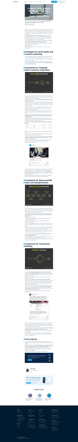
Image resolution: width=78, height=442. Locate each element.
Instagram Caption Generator (56, 416)
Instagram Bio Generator (55, 418)
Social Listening (19, 411)
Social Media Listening (20, 416)
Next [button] (53, 396)
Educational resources (31, 422)
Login (45, 1)
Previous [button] (24, 396)
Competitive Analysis (20, 419)
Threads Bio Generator (42, 422)
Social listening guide (31, 426)
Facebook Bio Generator (55, 412)
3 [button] (39, 404)
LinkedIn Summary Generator (43, 427)
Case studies (30, 420)
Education (18, 426)
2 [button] (38, 404)
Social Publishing (19, 412)
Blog (28, 20)
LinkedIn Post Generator (43, 426)
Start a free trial (61, 1)
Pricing (36, 1)
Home (26, 20)
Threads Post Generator (42, 420)
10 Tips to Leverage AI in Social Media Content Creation (49, 399)
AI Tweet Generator (54, 423)
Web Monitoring (19, 420)
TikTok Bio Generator (55, 430)
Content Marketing (39, 20)
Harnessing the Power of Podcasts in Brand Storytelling (30, 399)
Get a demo (54, 1)
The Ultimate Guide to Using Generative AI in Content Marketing (39, 399)
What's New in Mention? (32, 411)
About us (40, 411)
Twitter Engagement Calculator (56, 422)
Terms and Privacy (42, 415)
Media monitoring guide (32, 427)
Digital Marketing (32, 20)
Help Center (30, 412)
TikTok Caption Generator (55, 429)
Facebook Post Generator (55, 411)
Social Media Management (21, 418)
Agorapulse (41, 416)
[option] (30, 397)
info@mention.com (31, 416)
